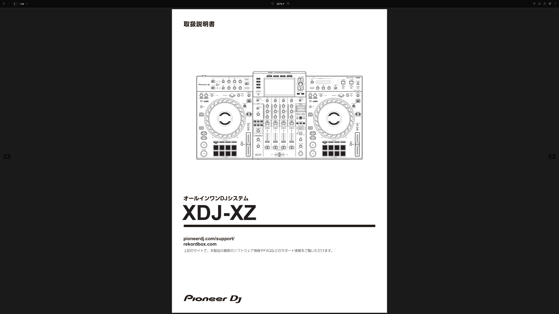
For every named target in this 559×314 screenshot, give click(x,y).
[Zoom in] (288, 3)
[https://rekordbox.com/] (200, 244)
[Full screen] (534, 3)
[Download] (544, 3)
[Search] (3, 3)
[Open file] (539, 3)
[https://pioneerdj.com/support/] (209, 239)
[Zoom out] (272, 3)
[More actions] (555, 3)
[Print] (550, 3)
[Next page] (27, 3)
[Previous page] (9, 3)
